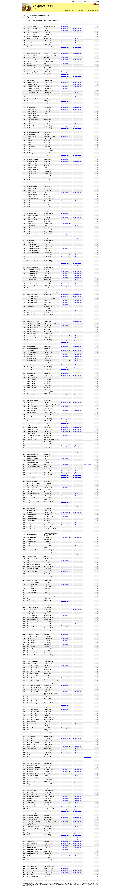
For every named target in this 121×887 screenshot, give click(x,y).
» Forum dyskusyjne (92, 10)
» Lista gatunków (68, 10)
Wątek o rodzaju (87, 44)
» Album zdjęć (80, 10)
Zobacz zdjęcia (64, 26)
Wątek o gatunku (77, 28)
